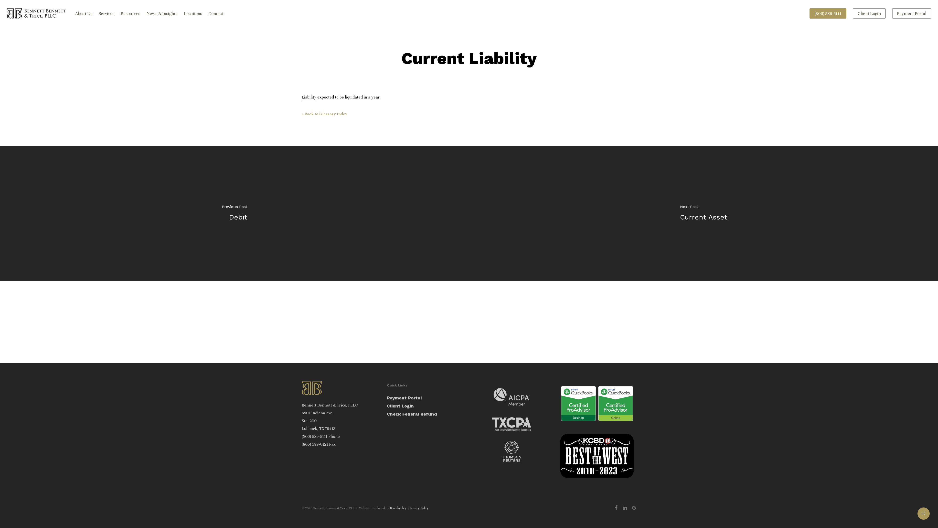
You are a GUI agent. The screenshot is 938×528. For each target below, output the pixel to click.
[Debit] (234, 213)
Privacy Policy (419, 508)
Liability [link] (309, 97)
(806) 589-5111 (314, 436)
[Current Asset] (703, 213)
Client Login (400, 405)
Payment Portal (404, 397)
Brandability (398, 508)
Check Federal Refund (412, 414)
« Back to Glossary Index (324, 114)
